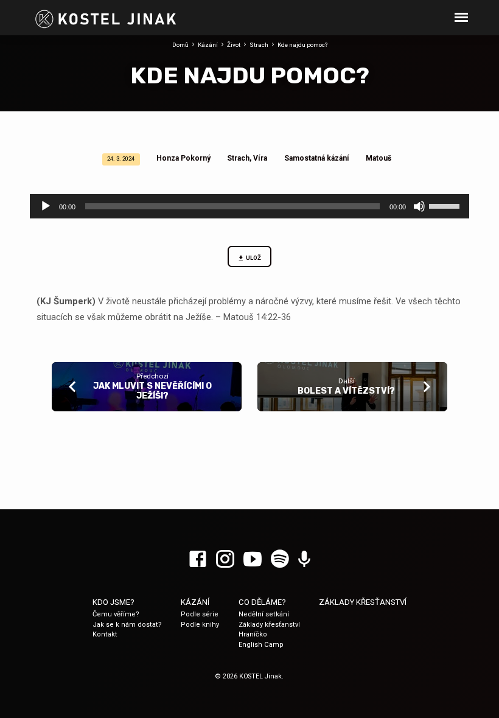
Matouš (378, 158)
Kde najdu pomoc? (302, 44)
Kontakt (104, 634)
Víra (260, 158)
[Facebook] (198, 560)
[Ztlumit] (419, 206)
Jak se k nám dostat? (127, 625)
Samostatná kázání (316, 158)
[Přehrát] (46, 206)
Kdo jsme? (113, 602)
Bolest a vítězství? (346, 391)
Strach (259, 44)
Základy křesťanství (269, 625)
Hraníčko (253, 634)
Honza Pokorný (183, 158)
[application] (249, 206)
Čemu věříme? (115, 614)
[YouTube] (252, 560)
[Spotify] (280, 560)
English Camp (261, 645)
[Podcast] (304, 560)
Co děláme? (262, 602)
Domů (180, 44)
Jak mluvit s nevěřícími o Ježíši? (152, 391)
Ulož (253, 257)
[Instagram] (225, 560)
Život (233, 44)
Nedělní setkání (264, 614)
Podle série (199, 614)
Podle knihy (200, 625)
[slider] (446, 205)
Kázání (208, 44)
